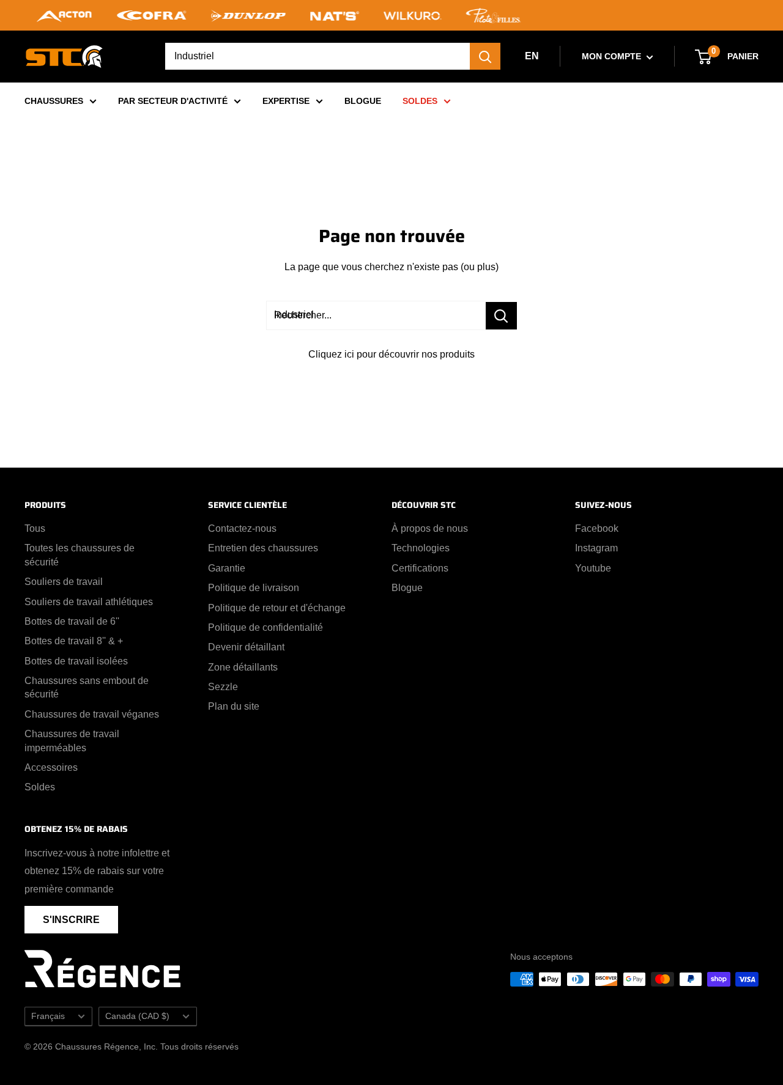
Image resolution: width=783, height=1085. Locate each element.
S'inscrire (71, 919)
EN (532, 56)
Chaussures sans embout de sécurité (86, 687)
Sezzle (223, 687)
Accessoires (51, 767)
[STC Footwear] (64, 56)
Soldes (39, 787)
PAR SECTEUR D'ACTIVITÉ (173, 101)
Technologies (421, 548)
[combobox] (317, 56)
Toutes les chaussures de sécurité (79, 555)
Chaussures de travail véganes (91, 714)
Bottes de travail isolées (76, 661)
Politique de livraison (253, 588)
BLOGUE (362, 101)
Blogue (407, 588)
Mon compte (613, 56)
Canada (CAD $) (137, 1016)
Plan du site (233, 706)
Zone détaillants (243, 667)
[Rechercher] (485, 56)
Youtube (593, 568)
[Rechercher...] (501, 315)
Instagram (596, 548)
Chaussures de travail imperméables (71, 740)
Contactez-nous (242, 528)
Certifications (420, 568)
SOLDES (420, 101)
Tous (34, 528)
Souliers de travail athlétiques (88, 602)
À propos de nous (430, 528)
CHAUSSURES (53, 101)
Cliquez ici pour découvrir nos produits (391, 354)
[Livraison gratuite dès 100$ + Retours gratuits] (391, 15)
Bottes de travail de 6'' (71, 621)
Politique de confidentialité (265, 627)
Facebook (596, 528)
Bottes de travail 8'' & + (73, 641)
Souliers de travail (63, 581)
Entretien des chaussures (263, 548)
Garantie (226, 568)
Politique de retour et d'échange (277, 608)
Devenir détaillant (246, 647)
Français (48, 1016)
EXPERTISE (286, 101)
